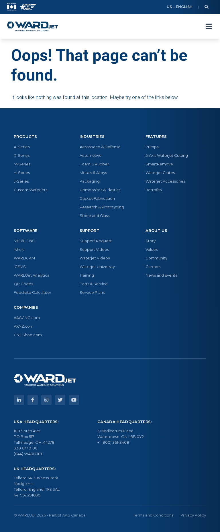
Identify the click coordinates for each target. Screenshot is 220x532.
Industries (92, 136)
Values (152, 249)
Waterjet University (97, 266)
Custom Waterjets (30, 189)
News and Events (161, 275)
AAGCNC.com (27, 317)
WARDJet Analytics (31, 275)
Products (25, 136)
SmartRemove (159, 164)
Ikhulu (19, 249)
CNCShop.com (28, 334)
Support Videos (94, 249)
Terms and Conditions (153, 515)
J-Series (21, 181)
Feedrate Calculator (32, 292)
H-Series (22, 172)
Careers (153, 266)
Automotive (91, 155)
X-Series (22, 155)
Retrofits (154, 189)
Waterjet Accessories (165, 181)
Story (151, 240)
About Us (157, 230)
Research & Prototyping (102, 207)
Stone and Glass (94, 215)
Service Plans (92, 292)
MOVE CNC (24, 240)
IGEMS (20, 266)
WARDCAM (24, 258)
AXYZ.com (24, 326)
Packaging (90, 181)
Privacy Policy (193, 515)
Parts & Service (94, 283)
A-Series (22, 146)
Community (156, 258)
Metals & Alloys (93, 172)
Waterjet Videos (95, 258)
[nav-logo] (32, 26)
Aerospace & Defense (100, 146)
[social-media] (19, 400)
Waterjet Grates (160, 172)
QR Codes (23, 283)
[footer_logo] (45, 380)
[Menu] (208, 26)
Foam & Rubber (94, 164)
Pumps (152, 146)
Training (87, 275)
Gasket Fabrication (97, 198)
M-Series (22, 164)
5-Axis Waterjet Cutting (167, 155)
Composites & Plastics (100, 189)
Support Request (96, 240)
